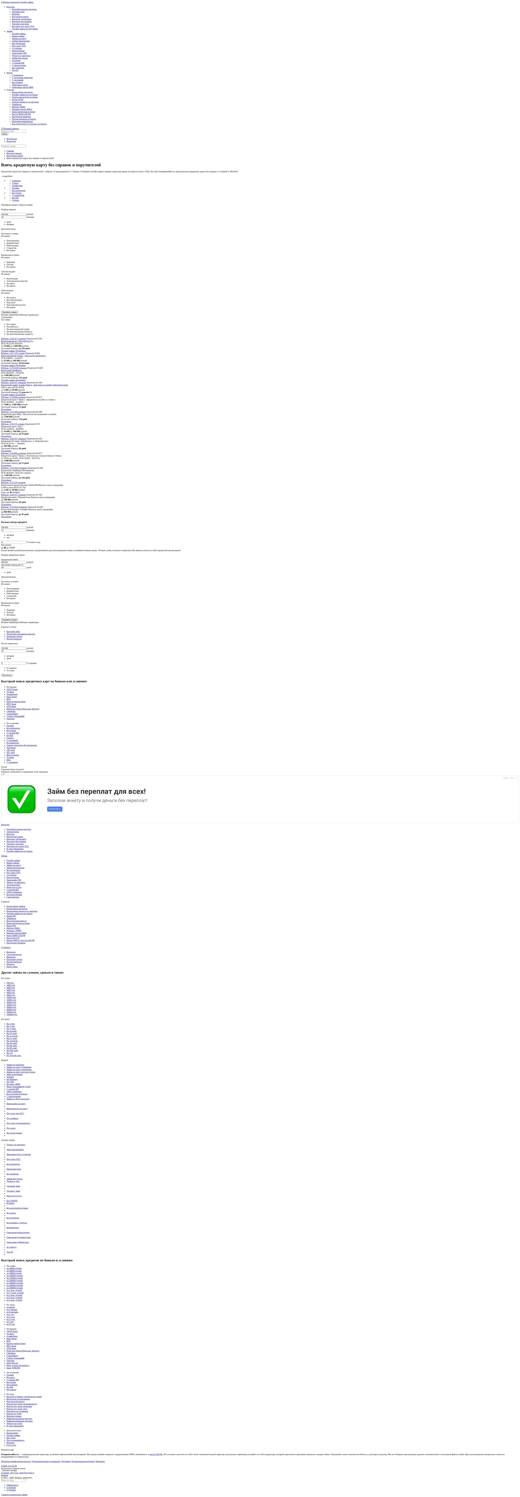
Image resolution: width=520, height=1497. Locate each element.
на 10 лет (10, 1324)
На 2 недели (12, 1036)
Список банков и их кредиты (25, 102)
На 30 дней (11, 1043)
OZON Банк (12, 689)
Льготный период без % (12, 565)
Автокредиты (18, 12)
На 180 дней (12, 1050)
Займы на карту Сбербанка (18, 1067)
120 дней (10, 750)
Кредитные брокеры (21, 116)
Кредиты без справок (22, 21)
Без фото (10, 1203)
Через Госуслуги (14, 887)
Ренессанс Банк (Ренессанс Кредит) (22, 709)
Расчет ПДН (17, 99)
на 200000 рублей (14, 1280)
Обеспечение (7, 290)
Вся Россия (11, 139)
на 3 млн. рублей (14, 1298)
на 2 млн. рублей (14, 1295)
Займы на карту (19, 38)
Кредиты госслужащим (17, 1411)
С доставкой (17, 80)
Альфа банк (17, 185)
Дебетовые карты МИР (22, 87)
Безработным (12, 1227)
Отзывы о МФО (13, 931)
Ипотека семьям (13, 1416)
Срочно (15, 200)
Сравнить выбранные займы (14, 1494)
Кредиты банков (14, 153)
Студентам (17, 48)
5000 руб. (10, 995)
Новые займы (18, 36)
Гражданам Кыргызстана (18, 1232)
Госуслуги (11, 1445)
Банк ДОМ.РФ (13, 1368)
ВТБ (8, 699)
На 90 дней (11, 1048)
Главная (10, 151)
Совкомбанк (12, 714)
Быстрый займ (13, 631)
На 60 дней (11, 1046)
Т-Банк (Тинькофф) (15, 716)
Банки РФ (11, 916)
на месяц (10, 1307)
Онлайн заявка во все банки (25, 29)
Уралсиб (10, 719)
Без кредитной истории (17, 1208)
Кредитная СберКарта (11, 370)
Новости (10, 964)
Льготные (11, 748)
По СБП (10, 1082)
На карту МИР (13, 1084)
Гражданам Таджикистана (18, 1237)
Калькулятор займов (15, 906)
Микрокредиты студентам (18, 1154)
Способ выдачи (8, 271)
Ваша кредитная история (23, 112)
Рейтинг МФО (18, 107)
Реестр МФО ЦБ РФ (21, 114)
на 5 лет (10, 1322)
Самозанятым (12, 897)
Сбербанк (16, 181)
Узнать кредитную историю (25, 97)
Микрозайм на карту (16, 1104)
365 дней (10, 752)
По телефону (12, 1118)
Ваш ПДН (11, 926)
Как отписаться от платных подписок (29, 124)
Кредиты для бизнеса (22, 19)
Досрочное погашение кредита (20, 634)
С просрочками (19, 65)
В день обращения (14, 849)
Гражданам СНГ (19, 53)
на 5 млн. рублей (14, 1300)
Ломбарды (17, 104)
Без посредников (14, 894)
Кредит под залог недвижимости (21, 1404)
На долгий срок (13, 1055)
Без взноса (11, 1389)
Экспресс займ (13, 1191)
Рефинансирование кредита (19, 1418)
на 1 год (10, 1314)
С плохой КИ (18, 63)
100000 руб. (11, 1014)
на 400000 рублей (14, 1285)
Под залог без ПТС (15, 1113)
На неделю (11, 1031)
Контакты (11, 952)
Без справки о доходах (16, 1223)
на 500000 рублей (14, 1288)
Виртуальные (12, 755)
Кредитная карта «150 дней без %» (17, 341)
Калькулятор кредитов (22, 92)
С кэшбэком (17, 75)
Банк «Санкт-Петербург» (18, 1365)
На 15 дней (11, 1038)
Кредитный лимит (9, 559)
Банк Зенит (11, 697)
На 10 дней (11, 1033)
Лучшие (10, 757)
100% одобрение (14, 892)
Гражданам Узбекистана (17, 1242)
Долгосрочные (13, 885)
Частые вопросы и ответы (24, 119)
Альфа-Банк (12, 694)
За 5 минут (11, 1247)
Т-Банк (15, 183)
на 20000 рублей (14, 1268)
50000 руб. (11, 1012)
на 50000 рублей (14, 1273)
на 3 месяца (11, 1309)
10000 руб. (11, 997)
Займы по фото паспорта (17, 1099)
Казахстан (11, 141)
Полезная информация (22, 121)
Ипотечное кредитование (18, 1399)
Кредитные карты (20, 16)
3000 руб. (10, 990)
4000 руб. (10, 992)
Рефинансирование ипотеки (19, 1421)
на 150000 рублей (14, 1278)
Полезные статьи (14, 636)
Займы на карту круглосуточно (20, 1072)
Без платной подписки (16, 1094)
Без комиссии (12, 743)
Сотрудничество (14, 954)
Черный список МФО (22, 109)
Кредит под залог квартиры (19, 1406)
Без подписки (12, 1218)
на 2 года (10, 1317)
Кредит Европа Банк (16, 701)
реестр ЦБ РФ (156, 1454)
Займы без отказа (20, 58)
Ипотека (16, 14)
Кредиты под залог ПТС (23, 26)
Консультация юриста (16, 921)
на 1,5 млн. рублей (15, 1293)
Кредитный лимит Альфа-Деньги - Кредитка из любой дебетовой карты (34, 385)
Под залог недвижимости (18, 1123)
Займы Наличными (21, 41)
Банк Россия (12, 1363)
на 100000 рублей (14, 1276)
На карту (10, 1377)
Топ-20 (15, 70)
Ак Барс (10, 692)
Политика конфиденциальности (16, 1461)
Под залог (11, 1128)
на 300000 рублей (14, 1283)
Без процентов (18, 43)
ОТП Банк (11, 706)
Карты (9, 73)
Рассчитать (7, 675)
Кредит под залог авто (16, 1409)
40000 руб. (11, 1010)
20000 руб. (11, 1002)
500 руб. (10, 983)
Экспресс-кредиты (20, 24)
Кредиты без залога (15, 1401)
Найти (4, 134)
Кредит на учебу (14, 1414)
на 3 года (10, 1319)
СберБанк (11, 711)
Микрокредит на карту (17, 1108)
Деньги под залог (14, 1423)
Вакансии (11, 957)
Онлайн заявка (26, 2)
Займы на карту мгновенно (19, 1069)
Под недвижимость (15, 1440)
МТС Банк (11, 704)
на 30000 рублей (14, 1271)
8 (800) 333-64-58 (9, 1466)
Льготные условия (9, 233)
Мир (8, 760)
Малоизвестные (13, 1169)
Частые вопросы (14, 639)
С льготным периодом (22, 77)
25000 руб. (11, 1005)
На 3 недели (12, 1041)
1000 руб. (10, 985)
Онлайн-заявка (8, 351)
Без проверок (18, 68)
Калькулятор (12, 1433)
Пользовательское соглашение (46, 1461)
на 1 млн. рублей (14, 1290)
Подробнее (20, 351)
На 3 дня (10, 1026)
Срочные (16, 60)
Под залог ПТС (19, 46)
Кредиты (10, 7)
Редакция (66, 1461)
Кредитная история (10, 255)
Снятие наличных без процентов (21, 745)
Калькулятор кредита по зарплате (21, 911)
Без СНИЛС (12, 1201)
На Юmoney (12, 1079)
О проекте (6, 947)
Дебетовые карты (20, 85)
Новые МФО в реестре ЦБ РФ (20, 940)
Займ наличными (14, 1074)
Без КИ (15, 198)
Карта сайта (11, 967)
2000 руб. (10, 988)
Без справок (17, 82)
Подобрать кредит (9, 312)
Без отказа (16, 193)
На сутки (10, 1024)
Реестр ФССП (13, 938)
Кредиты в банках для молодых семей (24, 1396)
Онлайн (15, 188)
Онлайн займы (19, 34)
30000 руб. (11, 1007)
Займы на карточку (15, 1065)
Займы (9, 31)
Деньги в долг (13, 1181)
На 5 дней (11, 1029)
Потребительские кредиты (24, 9)
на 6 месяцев (12, 1312)
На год (9, 1053)
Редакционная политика (83, 1461)
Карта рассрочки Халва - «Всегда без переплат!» (23, 356)
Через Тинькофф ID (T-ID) (18, 1087)
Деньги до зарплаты (21, 55)
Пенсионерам (18, 51)
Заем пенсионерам (15, 1149)
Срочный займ (13, 1186)
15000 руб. (11, 1000)
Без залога (11, 1213)
